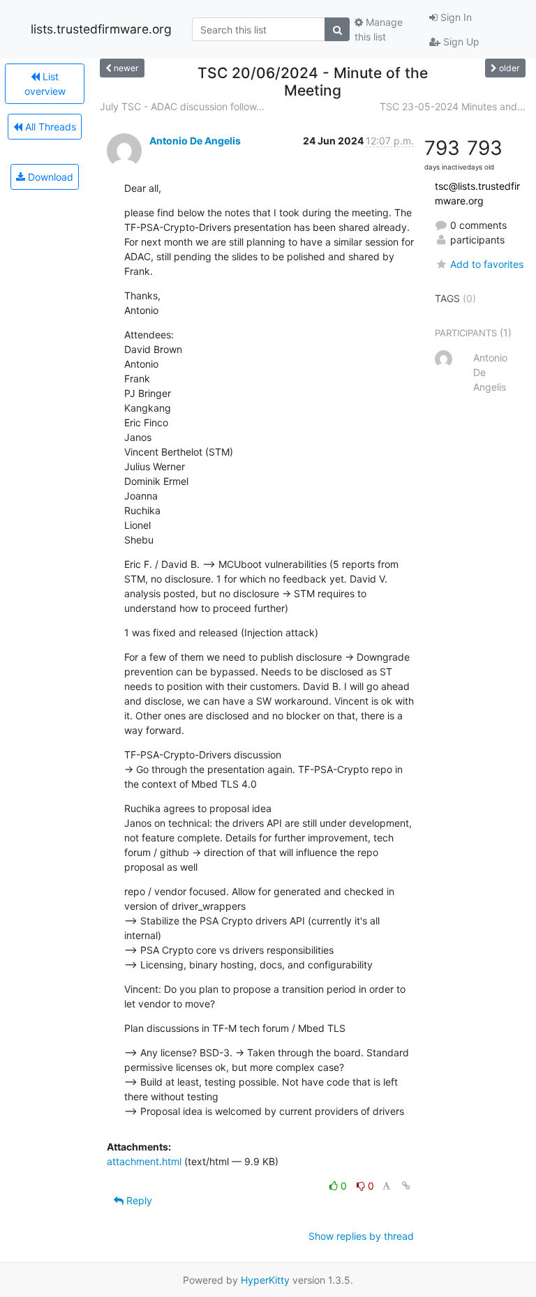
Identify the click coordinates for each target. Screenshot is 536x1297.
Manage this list (379, 29)
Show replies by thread (361, 1236)
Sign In (455, 17)
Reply (138, 1200)
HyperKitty (265, 1280)
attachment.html (144, 1161)
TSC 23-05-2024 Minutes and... (453, 106)
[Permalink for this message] (406, 1185)
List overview (45, 83)
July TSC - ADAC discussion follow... (182, 106)
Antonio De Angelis (195, 141)
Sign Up (459, 41)
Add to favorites (486, 264)
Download (49, 177)
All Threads (49, 127)
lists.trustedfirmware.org (101, 29)
